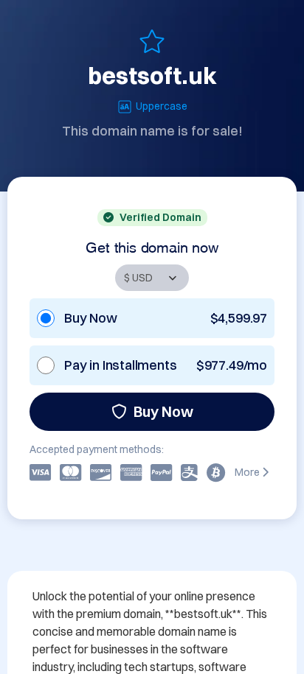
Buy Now (163, 411)
